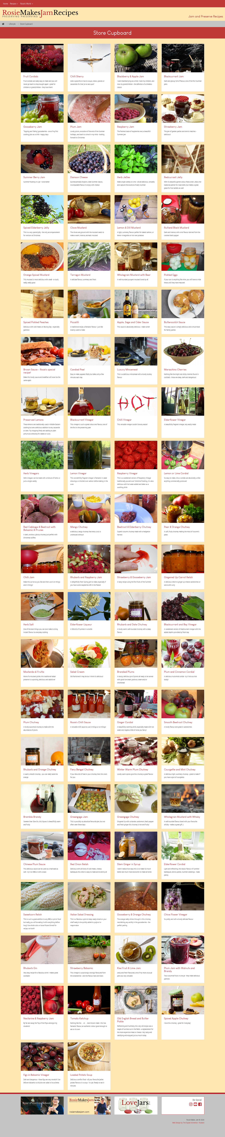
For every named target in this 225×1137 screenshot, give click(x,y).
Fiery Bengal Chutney (81, 769)
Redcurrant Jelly (173, 177)
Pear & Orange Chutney (177, 527)
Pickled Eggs (170, 275)
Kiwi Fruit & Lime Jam (129, 968)
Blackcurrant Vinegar (81, 419)
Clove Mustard (78, 227)
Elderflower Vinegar (175, 419)
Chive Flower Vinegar (175, 914)
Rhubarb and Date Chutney (132, 624)
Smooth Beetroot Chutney (178, 722)
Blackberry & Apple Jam (130, 76)
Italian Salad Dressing (81, 914)
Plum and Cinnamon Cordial (179, 671)
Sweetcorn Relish (32, 914)
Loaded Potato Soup (81, 1075)
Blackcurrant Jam (174, 76)
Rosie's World (25, 3)
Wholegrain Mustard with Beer (134, 275)
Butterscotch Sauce (174, 322)
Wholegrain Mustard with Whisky (182, 816)
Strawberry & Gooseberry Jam (134, 577)
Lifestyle (12, 24)
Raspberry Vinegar (127, 473)
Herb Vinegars (31, 473)
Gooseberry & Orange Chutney (134, 914)
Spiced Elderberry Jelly (36, 227)
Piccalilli (74, 322)
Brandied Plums (125, 671)
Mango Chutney (79, 527)
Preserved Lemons (33, 419)
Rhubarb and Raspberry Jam (86, 577)
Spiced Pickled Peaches (36, 322)
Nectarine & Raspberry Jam (38, 1018)
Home (5, 3)
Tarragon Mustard (80, 275)
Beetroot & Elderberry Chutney (134, 527)
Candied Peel (77, 369)
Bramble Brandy (32, 816)
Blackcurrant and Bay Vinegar (180, 624)
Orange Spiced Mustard (36, 275)
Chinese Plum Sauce (34, 864)
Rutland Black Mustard (176, 227)
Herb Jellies (123, 177)
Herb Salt (28, 624)
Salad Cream (77, 671)
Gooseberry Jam (32, 126)
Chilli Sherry (77, 76)
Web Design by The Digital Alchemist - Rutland (188, 1122)
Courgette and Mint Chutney (179, 769)
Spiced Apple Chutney (176, 1018)
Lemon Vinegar (78, 473)
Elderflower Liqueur (81, 624)
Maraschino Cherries (175, 369)
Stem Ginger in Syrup (128, 864)
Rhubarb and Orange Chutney (39, 769)
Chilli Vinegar (124, 419)
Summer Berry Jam (34, 177)
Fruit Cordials (30, 76)
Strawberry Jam (173, 126)
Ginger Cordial (125, 722)
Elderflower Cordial (174, 864)
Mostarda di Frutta (33, 671)
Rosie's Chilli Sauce (80, 722)
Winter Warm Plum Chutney (132, 769)
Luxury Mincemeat (127, 369)
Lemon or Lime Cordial (176, 473)
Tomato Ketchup (79, 1018)
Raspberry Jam (125, 126)
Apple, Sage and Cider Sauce (133, 322)
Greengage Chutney (128, 816)
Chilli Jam (28, 577)
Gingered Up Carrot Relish (178, 577)
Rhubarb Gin (30, 968)
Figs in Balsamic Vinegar (36, 1075)
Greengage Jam (79, 816)
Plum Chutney (31, 722)
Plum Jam (75, 126)
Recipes (13, 3)
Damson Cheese (79, 177)
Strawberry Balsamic (81, 968)
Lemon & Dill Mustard (129, 227)
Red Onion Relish (79, 864)
